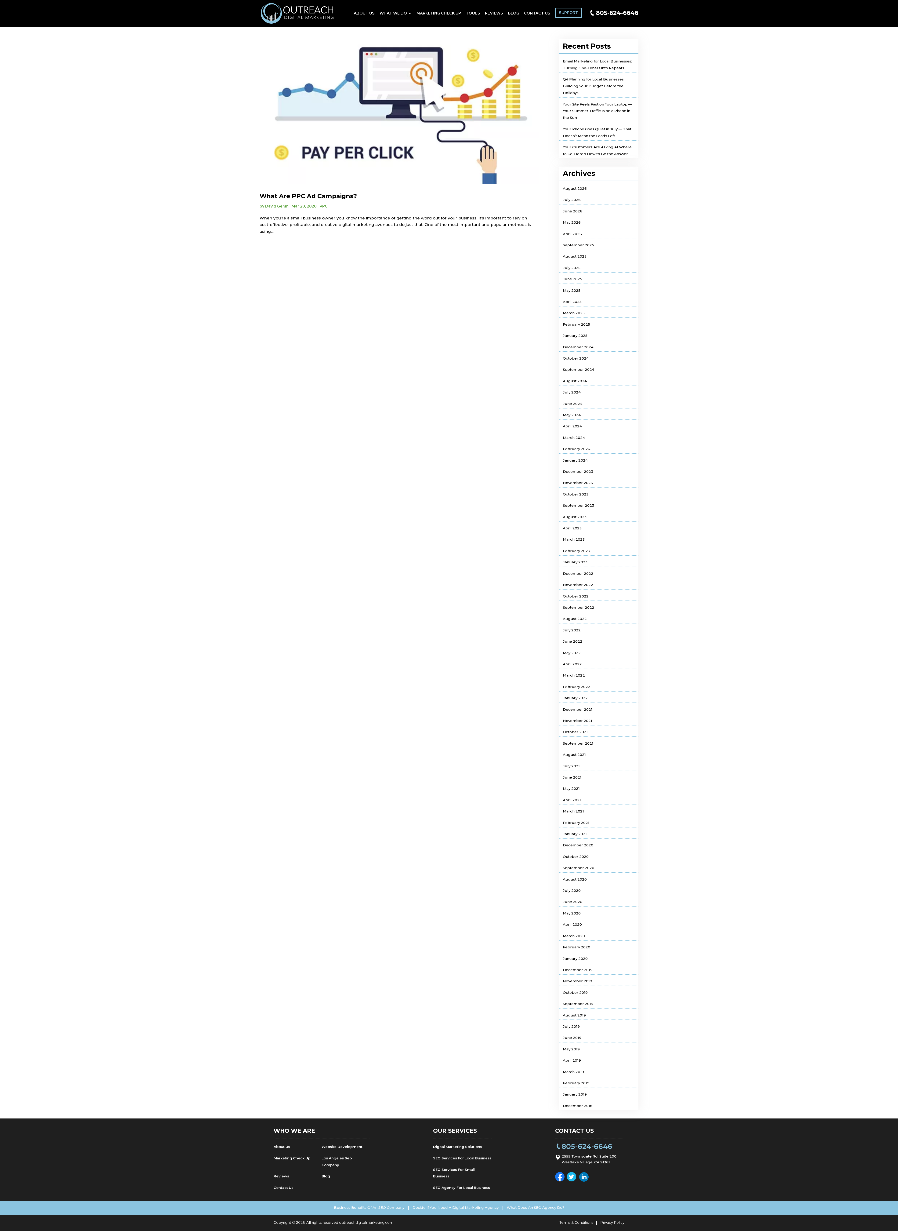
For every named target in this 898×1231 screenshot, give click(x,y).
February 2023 (576, 551)
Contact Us (537, 13)
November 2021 (577, 720)
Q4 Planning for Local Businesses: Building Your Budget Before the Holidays (593, 86)
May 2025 (571, 290)
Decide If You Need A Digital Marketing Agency (456, 1207)
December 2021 (577, 709)
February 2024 (576, 449)
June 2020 (572, 902)
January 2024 (575, 460)
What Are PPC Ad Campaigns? (308, 196)
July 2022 (572, 630)
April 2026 (572, 234)
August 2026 (575, 188)
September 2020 (578, 868)
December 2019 (577, 970)
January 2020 (575, 958)
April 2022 (572, 664)
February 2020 (576, 947)
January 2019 (575, 1094)
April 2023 (572, 528)
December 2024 (578, 347)
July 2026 (572, 199)
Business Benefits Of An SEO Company (369, 1207)
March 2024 (574, 437)
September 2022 (578, 607)
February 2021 (576, 822)
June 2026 (572, 211)
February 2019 (576, 1083)
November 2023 (578, 483)
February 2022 (576, 687)
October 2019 (575, 992)
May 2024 (572, 415)
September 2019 (578, 1004)
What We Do (393, 13)
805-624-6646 (617, 12)
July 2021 (571, 766)
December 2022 (578, 573)
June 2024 (572, 403)
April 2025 (572, 301)
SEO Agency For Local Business (461, 1187)
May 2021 (571, 788)
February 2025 (576, 324)
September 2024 (578, 369)
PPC (324, 206)
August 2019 (574, 1015)
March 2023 (574, 539)
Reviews (494, 13)
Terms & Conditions (576, 1222)
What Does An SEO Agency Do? (535, 1207)
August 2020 (575, 879)
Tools (473, 13)
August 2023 (575, 517)
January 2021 (575, 834)
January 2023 (575, 562)
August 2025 (575, 256)
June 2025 (572, 279)
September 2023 (578, 505)
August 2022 (575, 618)
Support (568, 13)
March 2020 (574, 936)
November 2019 (577, 981)
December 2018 (577, 1106)
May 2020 (572, 913)
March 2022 (574, 675)
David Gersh (277, 206)
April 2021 (572, 800)
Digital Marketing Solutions (457, 1146)
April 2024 (572, 426)
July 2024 (572, 392)
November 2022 (578, 585)
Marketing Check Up (438, 13)
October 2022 (576, 596)
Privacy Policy (612, 1222)
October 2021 (575, 732)
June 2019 (572, 1037)
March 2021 (573, 811)
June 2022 (572, 641)
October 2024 (576, 358)
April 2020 (572, 924)
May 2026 (572, 222)
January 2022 (575, 698)
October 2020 (576, 856)
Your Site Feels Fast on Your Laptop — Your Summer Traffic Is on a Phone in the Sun (597, 111)
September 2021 (578, 743)
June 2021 (572, 777)
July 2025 (571, 268)
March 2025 (574, 313)
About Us (364, 13)
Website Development (342, 1146)
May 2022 (572, 653)
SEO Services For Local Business (462, 1158)
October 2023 (575, 494)
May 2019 (571, 1049)
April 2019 (572, 1060)
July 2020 (572, 890)
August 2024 (575, 381)
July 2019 (571, 1026)
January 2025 (575, 335)
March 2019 (573, 1072)
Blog (513, 13)
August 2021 (574, 754)
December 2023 (578, 471)
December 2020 (578, 845)
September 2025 (578, 245)
